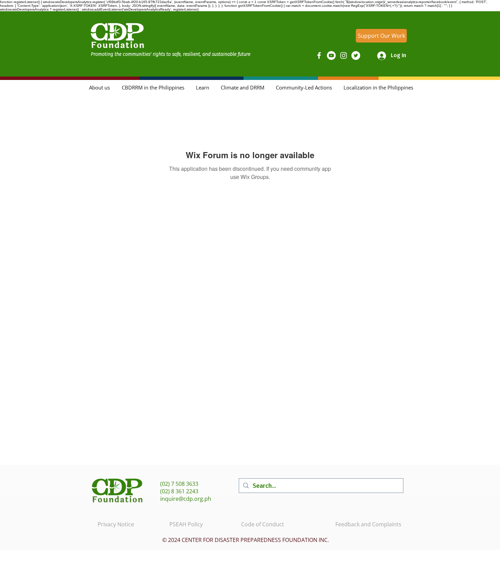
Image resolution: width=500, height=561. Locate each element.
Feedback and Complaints (368, 524)
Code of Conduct (262, 524)
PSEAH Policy (186, 524)
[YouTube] (331, 55)
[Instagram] (343, 55)
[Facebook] (319, 55)
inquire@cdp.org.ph (185, 498)
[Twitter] (355, 55)
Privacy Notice (116, 524)
